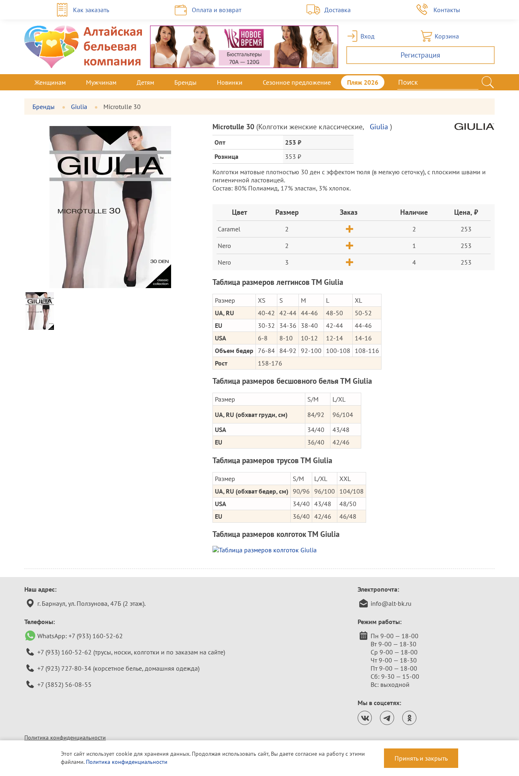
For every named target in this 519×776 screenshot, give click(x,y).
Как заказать (91, 10)
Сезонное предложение (297, 82)
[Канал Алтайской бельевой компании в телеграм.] (387, 718)
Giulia (80, 107)
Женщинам (50, 82)
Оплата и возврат (216, 10)
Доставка (337, 10)
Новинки (229, 82)
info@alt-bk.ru (391, 603)
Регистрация (420, 55)
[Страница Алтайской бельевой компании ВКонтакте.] (365, 718)
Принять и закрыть (421, 758)
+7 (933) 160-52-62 (96, 636)
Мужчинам (101, 82)
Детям (145, 82)
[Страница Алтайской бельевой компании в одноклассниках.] (409, 718)
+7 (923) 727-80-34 (64, 668)
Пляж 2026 (362, 82)
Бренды (185, 82)
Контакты (446, 10)
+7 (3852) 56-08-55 (64, 684)
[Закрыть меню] (495, 82)
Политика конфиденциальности (65, 737)
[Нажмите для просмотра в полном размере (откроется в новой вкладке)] (353, 550)
